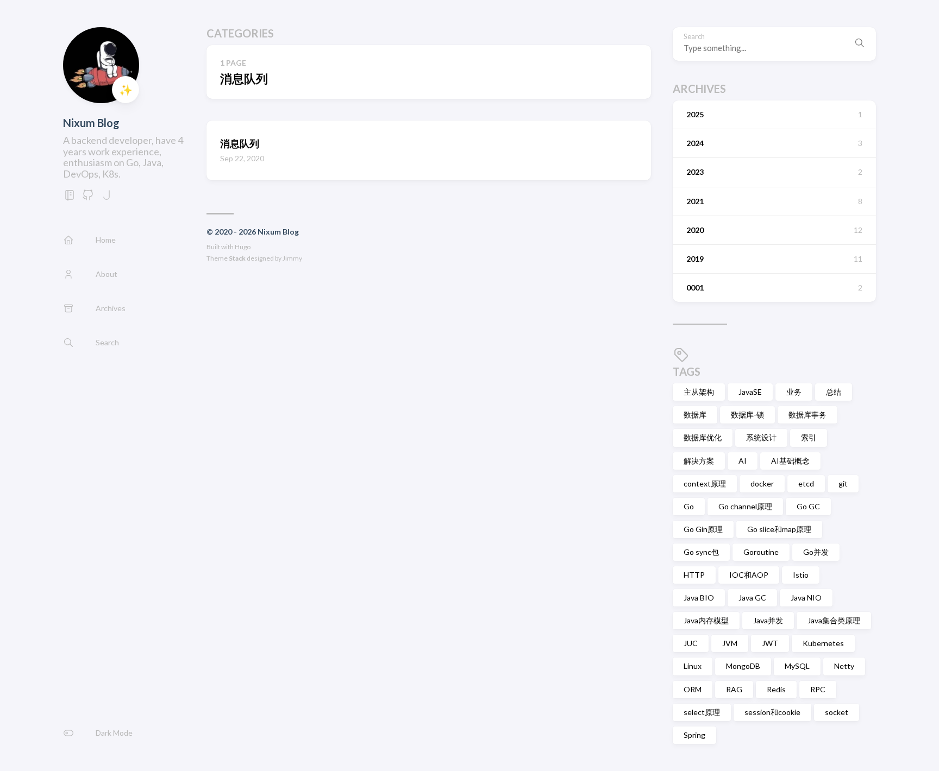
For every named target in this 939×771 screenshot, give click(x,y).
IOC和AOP (748, 574)
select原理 (702, 712)
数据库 (695, 414)
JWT (770, 643)
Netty (844, 666)
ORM (693, 689)
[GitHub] (88, 198)
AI (742, 460)
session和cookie (772, 712)
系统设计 (761, 437)
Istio (801, 574)
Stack (237, 258)
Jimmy (292, 258)
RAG (734, 689)
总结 (833, 391)
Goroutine (761, 552)
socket (836, 712)
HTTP (694, 574)
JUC (691, 643)
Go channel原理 (745, 506)
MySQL (797, 666)
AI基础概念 (790, 460)
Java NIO (806, 597)
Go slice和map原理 (779, 529)
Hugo (243, 247)
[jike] (106, 198)
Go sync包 (701, 552)
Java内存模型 (706, 620)
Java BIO (699, 597)
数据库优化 (703, 437)
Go (689, 506)
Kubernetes (823, 643)
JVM (729, 643)
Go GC (808, 506)
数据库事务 (807, 414)
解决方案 (699, 460)
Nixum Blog (91, 122)
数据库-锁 (747, 414)
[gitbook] (69, 198)
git (843, 483)
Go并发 (816, 552)
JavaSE (750, 391)
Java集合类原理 (833, 620)
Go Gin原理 (703, 529)
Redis (776, 689)
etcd (806, 483)
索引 (808, 437)
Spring (694, 735)
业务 (794, 391)
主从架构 (699, 391)
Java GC (752, 597)
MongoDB (743, 666)
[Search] (859, 44)
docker (762, 483)
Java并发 (768, 620)
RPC (817, 689)
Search (694, 37)
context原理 (705, 483)
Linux (693, 666)
